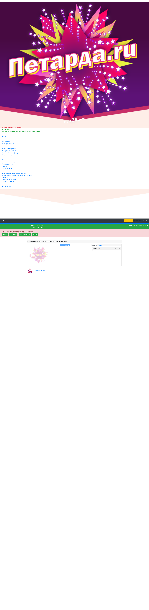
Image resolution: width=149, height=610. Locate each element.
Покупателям (8, 186)
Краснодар (128, 220)
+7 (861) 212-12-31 (37, 225)
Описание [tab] (100, 245)
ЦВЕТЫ (5, 137)
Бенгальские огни (40, 271)
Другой (35, 234)
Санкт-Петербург (24, 234)
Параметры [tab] (94, 245)
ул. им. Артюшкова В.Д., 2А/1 (138, 225)
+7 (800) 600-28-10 (37, 228)
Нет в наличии (65, 245)
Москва (5, 234)
